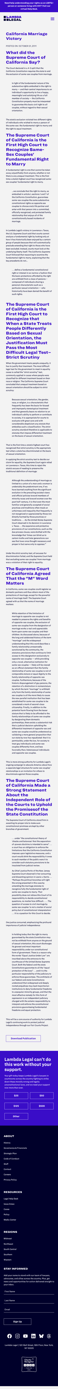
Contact (7, 1169)
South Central (10, 1249)
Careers (7, 1174)
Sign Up (17, 1321)
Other (16, 1116)
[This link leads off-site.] (9, 1338)
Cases (6, 1209)
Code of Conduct (11, 1159)
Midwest (8, 1238)
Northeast (8, 1244)
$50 (42, 1095)
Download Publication (23, 1038)
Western (7, 1260)
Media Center (10, 1220)
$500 (42, 1106)
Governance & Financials (15, 1148)
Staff (6, 1164)
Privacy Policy (10, 1180)
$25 (16, 1095)
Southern (8, 1254)
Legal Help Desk (11, 1199)
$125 (16, 1106)
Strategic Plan (10, 1153)
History (7, 1143)
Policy (6, 1214)
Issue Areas (9, 1204)
